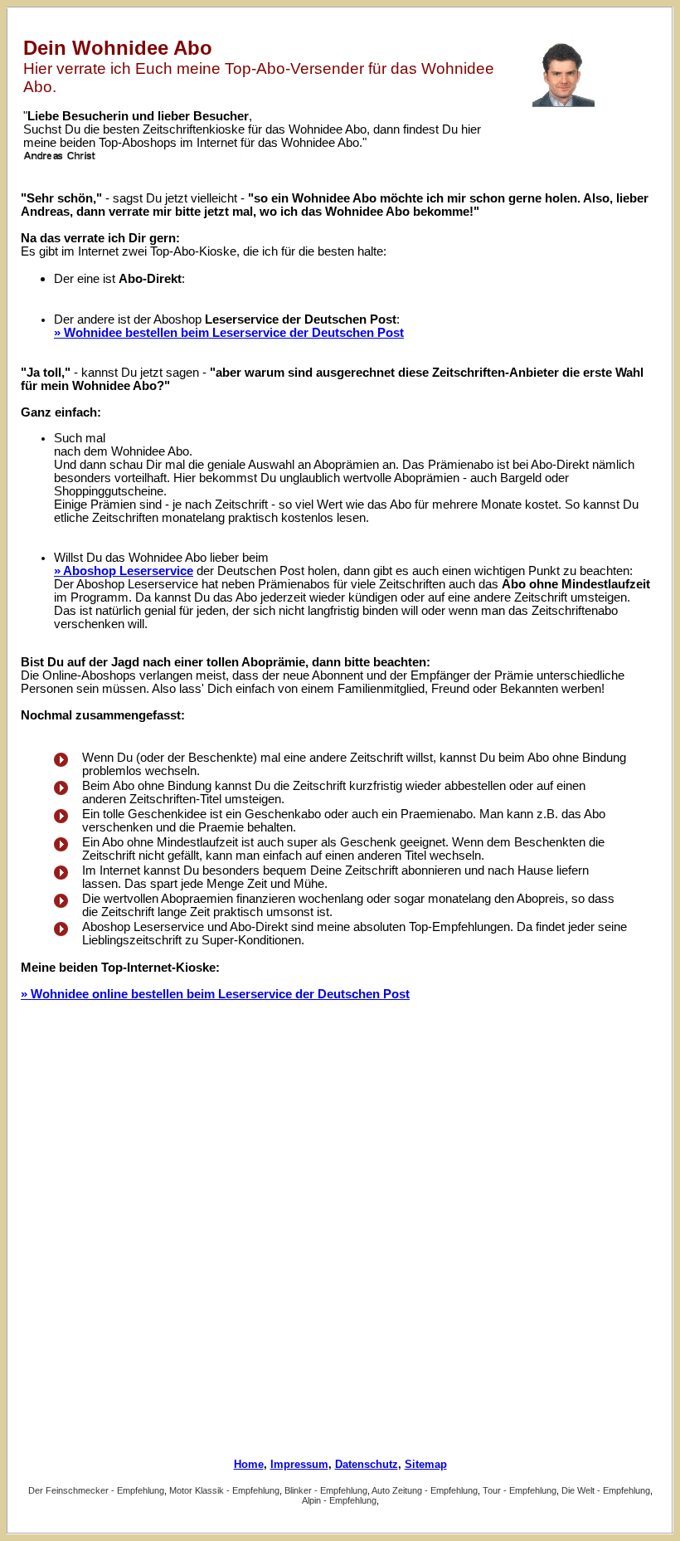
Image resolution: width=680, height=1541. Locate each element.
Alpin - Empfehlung (339, 1500)
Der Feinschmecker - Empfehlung (96, 1490)
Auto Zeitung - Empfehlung (425, 1490)
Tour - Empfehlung (519, 1490)
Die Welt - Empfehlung (605, 1490)
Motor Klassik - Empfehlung (224, 1490)
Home (249, 1464)
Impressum (299, 1464)
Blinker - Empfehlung (325, 1490)
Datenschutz (366, 1464)
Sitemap (426, 1464)
